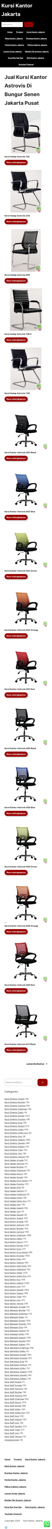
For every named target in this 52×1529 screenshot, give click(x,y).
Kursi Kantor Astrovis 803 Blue (20, 511)
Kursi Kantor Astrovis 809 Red (20, 985)
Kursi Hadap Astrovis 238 (17, 215)
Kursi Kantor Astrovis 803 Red (20, 689)
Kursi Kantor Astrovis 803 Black (20, 452)
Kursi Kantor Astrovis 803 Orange (21, 630)
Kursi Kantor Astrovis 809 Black (20, 748)
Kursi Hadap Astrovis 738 (17, 393)
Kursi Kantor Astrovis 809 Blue (20, 807)
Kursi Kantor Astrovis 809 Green (21, 866)
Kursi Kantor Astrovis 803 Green (21, 571)
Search (29, 24)
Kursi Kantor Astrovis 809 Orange (21, 926)
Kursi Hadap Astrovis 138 (17, 156)
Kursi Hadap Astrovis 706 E (18, 334)
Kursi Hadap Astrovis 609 (17, 275)
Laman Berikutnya (36, 1063)
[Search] (42, 1082)
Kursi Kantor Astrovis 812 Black (20, 1044)
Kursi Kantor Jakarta (33, 1520)
